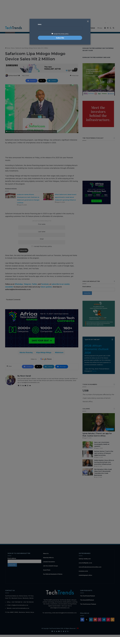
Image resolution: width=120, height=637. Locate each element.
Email (40, 24)
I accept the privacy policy (60, 34)
